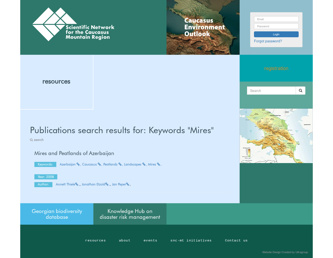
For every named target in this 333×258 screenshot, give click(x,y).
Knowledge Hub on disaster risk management (130, 214)
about (124, 240)
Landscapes (133, 164)
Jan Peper (119, 184)
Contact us (236, 240)
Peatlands (110, 164)
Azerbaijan (68, 164)
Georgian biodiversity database (57, 214)
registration (276, 68)
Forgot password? (268, 40)
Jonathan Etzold (93, 184)
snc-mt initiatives (191, 240)
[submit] (300, 90)
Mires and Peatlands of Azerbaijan (74, 153)
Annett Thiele (65, 184)
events (150, 240)
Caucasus (90, 164)
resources (56, 81)
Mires (152, 164)
